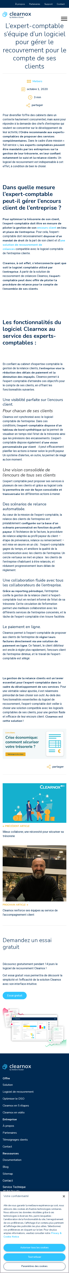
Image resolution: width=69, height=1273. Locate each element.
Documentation (12, 1160)
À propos (20, 4)
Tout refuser (34, 1257)
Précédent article (17, 826)
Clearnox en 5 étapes (16, 1106)
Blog (5, 1167)
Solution (8, 1085)
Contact (61, 4)
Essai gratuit (14, 995)
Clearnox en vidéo (14, 1112)
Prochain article (14, 904)
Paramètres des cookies (34, 1266)
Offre (6, 1078)
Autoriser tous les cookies (34, 1247)
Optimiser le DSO (13, 1099)
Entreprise (10, 1119)
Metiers (37, 81)
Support (48, 4)
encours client (46, 228)
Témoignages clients (15, 1140)
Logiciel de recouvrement (18, 1092)
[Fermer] (64, 1196)
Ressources (11, 1153)
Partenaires (34, 4)
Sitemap (8, 1174)
